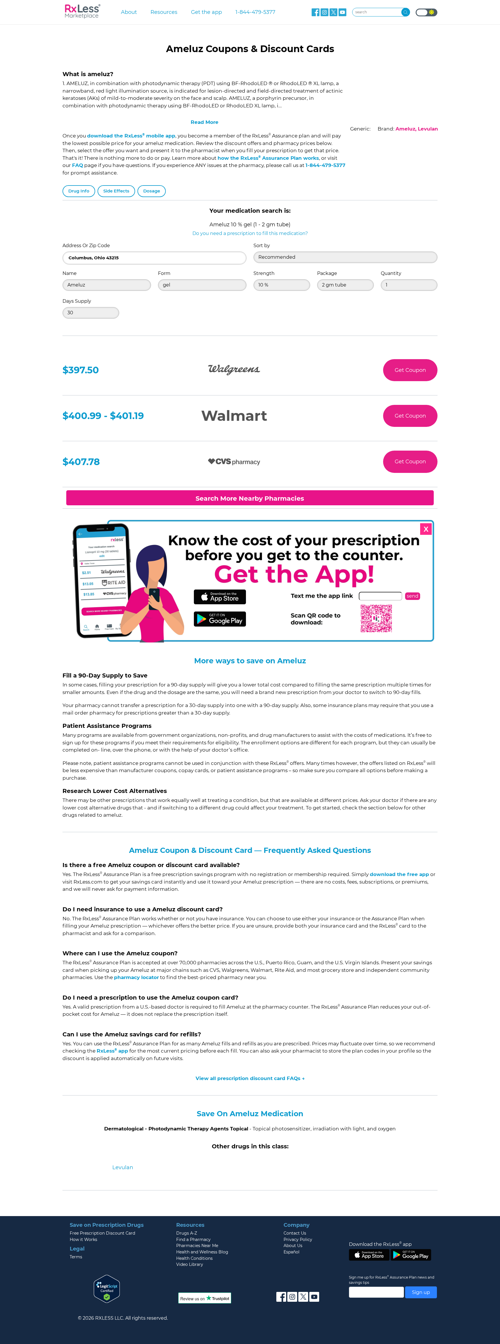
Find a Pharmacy (193, 1239)
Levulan (122, 1167)
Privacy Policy (298, 1239)
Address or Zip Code (86, 245)
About (129, 12)
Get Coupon (410, 370)
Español (291, 1252)
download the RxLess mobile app (131, 136)
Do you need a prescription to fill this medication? (250, 233)
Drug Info (78, 191)
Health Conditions (194, 1258)
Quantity (391, 273)
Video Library (189, 1264)
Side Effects (116, 191)
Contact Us (295, 1233)
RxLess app (112, 1051)
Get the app (206, 12)
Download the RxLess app (380, 1244)
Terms (76, 1256)
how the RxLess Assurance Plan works (268, 158)
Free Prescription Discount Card (102, 1233)
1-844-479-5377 (255, 12)
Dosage (151, 191)
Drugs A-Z (186, 1233)
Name (69, 273)
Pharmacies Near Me (197, 1245)
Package (327, 273)
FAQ (77, 165)
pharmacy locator (136, 977)
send (412, 596)
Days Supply (76, 301)
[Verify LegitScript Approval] (107, 1288)
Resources (163, 12)
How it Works (83, 1239)
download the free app (399, 874)
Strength (264, 273)
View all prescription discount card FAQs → (250, 1078)
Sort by (261, 245)
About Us (293, 1245)
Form (164, 273)
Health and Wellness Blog (202, 1252)
